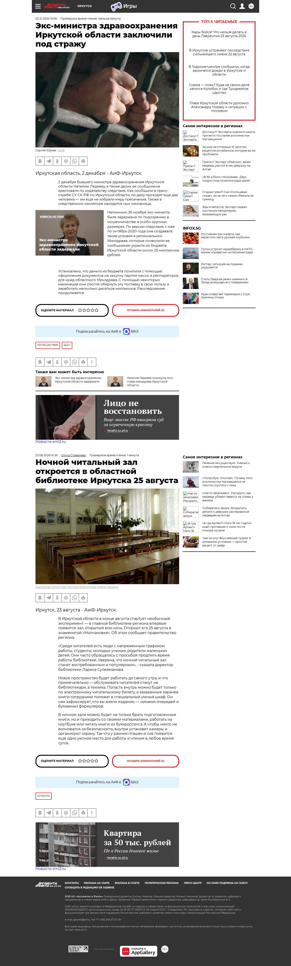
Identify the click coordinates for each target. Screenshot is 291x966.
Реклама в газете (127, 883)
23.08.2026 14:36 (46, 455)
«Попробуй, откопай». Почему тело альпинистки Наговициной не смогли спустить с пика (227, 481)
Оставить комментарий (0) (145, 310)
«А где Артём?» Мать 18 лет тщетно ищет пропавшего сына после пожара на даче (227, 526)
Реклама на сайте (97, 883)
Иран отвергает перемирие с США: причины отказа (226, 296)
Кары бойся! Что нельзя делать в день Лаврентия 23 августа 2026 (219, 34)
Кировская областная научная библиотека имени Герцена (76, 587)
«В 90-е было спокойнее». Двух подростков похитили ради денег (226, 178)
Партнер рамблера (104, 949)
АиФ (61, 150)
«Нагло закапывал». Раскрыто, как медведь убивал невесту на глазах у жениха (227, 496)
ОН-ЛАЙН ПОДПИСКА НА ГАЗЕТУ (227, 883)
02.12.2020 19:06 (46, 18)
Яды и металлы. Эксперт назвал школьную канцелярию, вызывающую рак (224, 210)
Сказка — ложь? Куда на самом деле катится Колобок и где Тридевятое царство (219, 89)
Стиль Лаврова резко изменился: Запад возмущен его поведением (224, 281)
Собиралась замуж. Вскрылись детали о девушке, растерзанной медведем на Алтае (225, 511)
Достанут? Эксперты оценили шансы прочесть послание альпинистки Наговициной (228, 135)
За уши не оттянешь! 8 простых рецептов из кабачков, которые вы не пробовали (228, 150)
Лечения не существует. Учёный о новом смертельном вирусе (226, 464)
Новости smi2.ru (50, 441)
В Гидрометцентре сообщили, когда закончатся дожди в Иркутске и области (219, 70)
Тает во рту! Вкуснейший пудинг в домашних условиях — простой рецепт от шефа (226, 541)
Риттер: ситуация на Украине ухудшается (221, 266)
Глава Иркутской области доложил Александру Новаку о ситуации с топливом (219, 107)
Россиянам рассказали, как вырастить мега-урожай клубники (225, 236)
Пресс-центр (192, 883)
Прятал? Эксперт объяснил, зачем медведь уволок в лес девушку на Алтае (226, 165)
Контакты (72, 883)
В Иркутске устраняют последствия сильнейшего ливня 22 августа (219, 52)
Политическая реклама (162, 883)
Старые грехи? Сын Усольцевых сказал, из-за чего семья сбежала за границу (227, 195)
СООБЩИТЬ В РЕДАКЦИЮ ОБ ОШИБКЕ (89, 887)
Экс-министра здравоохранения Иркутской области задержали (78, 379)
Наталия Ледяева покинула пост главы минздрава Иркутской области (150, 381)
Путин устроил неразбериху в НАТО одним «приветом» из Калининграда (227, 251)
